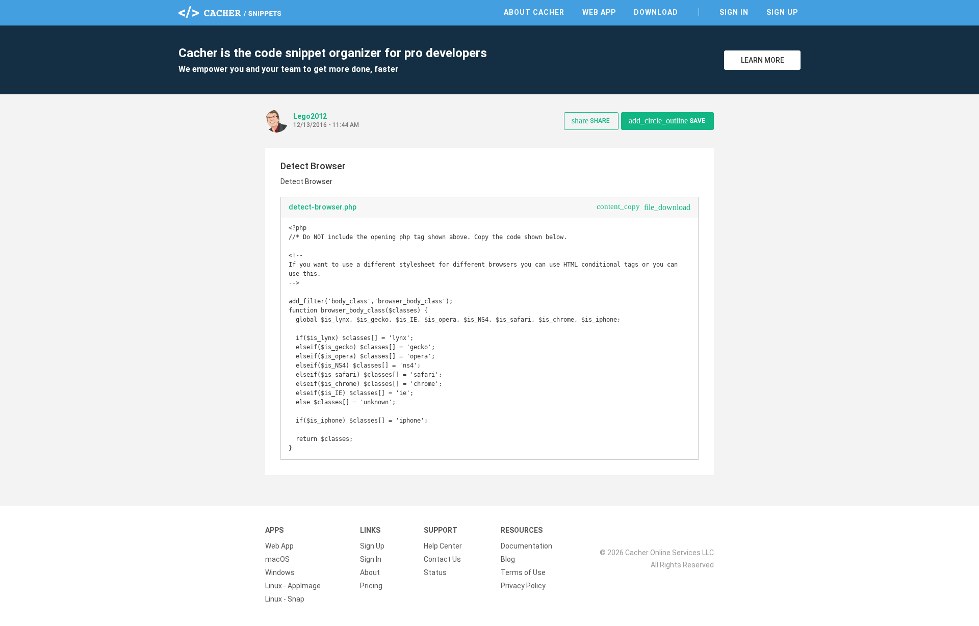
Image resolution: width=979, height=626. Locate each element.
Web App (599, 12)
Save (667, 120)
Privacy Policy (523, 586)
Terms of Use (523, 572)
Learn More (762, 60)
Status (435, 572)
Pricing (371, 586)
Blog (508, 559)
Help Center (443, 546)
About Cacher (534, 12)
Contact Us (442, 559)
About (370, 572)
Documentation (526, 546)
